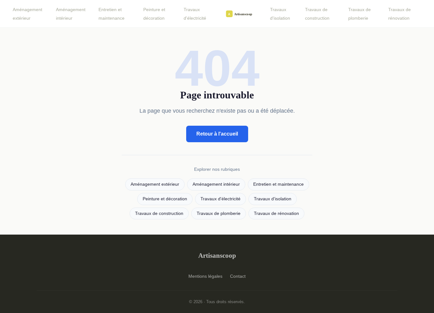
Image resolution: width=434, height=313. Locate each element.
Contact (238, 276)
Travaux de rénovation (399, 14)
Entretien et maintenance (111, 14)
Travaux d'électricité (195, 14)
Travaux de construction (317, 14)
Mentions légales (205, 276)
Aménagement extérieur (27, 14)
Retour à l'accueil (217, 134)
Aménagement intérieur (70, 14)
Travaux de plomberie (359, 14)
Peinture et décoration (154, 14)
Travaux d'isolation (280, 14)
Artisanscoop (217, 255)
